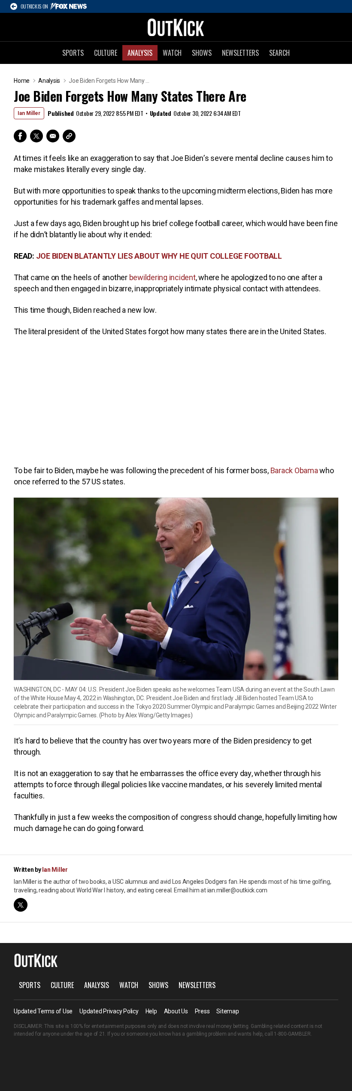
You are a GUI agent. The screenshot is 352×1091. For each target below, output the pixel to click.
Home (22, 80)
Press (202, 1011)
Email (52, 136)
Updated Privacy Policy (109, 1011)
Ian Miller (29, 113)
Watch (172, 53)
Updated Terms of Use (43, 1011)
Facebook (20, 136)
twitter (20, 905)
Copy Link (69, 136)
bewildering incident (162, 277)
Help (151, 1011)
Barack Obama (294, 470)
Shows (202, 53)
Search (279, 53)
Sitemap (227, 1011)
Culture (105, 53)
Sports (73, 53)
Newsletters (240, 53)
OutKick (176, 27)
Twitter (36, 136)
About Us (176, 1011)
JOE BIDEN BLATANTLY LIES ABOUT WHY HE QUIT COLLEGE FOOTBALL (159, 255)
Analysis (139, 53)
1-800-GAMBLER (292, 1034)
